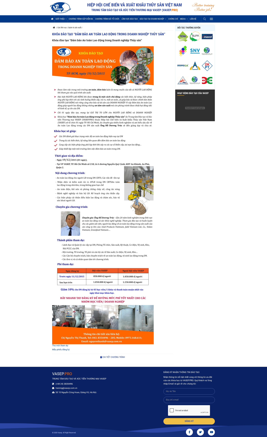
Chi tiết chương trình (113, 357)
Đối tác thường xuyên (188, 27)
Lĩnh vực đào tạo (130, 19)
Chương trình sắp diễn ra (81, 19)
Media (183, 19)
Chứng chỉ (173, 19)
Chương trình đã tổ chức (107, 19)
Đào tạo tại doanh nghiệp (152, 19)
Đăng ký (189, 421)
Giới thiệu (60, 19)
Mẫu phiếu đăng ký (61, 349)
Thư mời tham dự (60, 345)
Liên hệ (193, 19)
